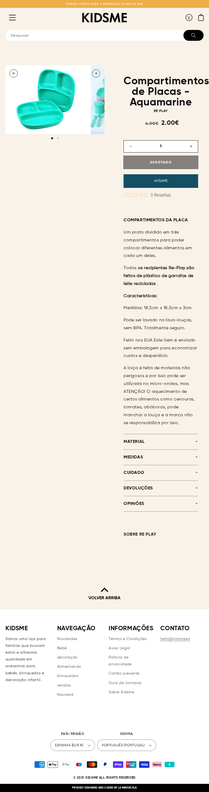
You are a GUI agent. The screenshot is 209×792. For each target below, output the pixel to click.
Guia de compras (125, 683)
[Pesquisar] (193, 35)
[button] (8, 17)
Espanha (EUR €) (69, 745)
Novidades (67, 639)
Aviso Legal (119, 648)
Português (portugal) (123, 745)
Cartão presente (124, 673)
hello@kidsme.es (175, 639)
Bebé (62, 648)
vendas (64, 685)
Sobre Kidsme (121, 692)
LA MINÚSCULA (127, 788)
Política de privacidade (120, 661)
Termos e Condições (128, 639)
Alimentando (69, 667)
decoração (67, 657)
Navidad (65, 695)
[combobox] (104, 35)
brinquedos (67, 676)
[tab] (52, 138)
